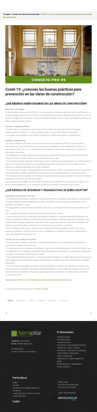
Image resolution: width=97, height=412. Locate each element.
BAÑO (59, 361)
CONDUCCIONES (63, 337)
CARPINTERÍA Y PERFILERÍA (67, 353)
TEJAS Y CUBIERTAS (64, 356)
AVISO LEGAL (63, 382)
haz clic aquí (43, 289)
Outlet (16, 401)
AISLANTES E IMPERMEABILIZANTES (71, 345)
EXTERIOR (16, 391)
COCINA (16, 385)
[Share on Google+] (40, 300)
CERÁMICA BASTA (64, 342)
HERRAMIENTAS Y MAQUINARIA (69, 364)
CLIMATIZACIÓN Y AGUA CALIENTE (26, 393)
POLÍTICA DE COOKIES (67, 387)
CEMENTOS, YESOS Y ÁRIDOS (68, 348)
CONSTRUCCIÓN (19, 396)
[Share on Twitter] (30, 300)
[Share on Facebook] (20, 300)
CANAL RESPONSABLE (67, 393)
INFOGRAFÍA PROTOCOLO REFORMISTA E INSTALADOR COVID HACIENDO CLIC (39, 280)
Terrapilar (6, 14)
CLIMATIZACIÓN (63, 367)
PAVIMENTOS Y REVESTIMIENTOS (70, 358)
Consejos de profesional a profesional (25, 14)
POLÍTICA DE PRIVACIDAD (68, 385)
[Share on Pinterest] (62, 300)
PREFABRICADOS (63, 340)
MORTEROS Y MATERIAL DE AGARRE (71, 350)
